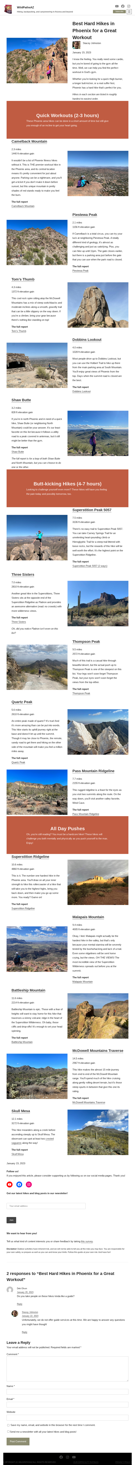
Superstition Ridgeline (30, 857)
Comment (13, 1354)
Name (11, 1386)
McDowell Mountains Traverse (97, 1051)
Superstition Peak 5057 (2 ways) (89, 565)
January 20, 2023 (25, 1292)
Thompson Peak (86, 642)
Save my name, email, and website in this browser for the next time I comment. (53, 1425)
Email (10, 1399)
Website (11, 1412)
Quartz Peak (22, 702)
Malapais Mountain (88, 917)
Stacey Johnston (30, 1312)
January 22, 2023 (30, 1316)
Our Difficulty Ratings (85, 1462)
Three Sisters (23, 574)
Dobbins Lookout (86, 340)
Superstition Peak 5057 (91, 510)
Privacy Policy (123, 1462)
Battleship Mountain (28, 990)
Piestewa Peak (84, 215)
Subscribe (119, 11)
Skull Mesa (21, 1111)
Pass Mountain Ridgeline (93, 771)
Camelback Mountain (29, 141)
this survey (87, 1241)
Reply (19, 1304)
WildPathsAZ (25, 7)
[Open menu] (129, 11)
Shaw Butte (21, 400)
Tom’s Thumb (23, 279)
